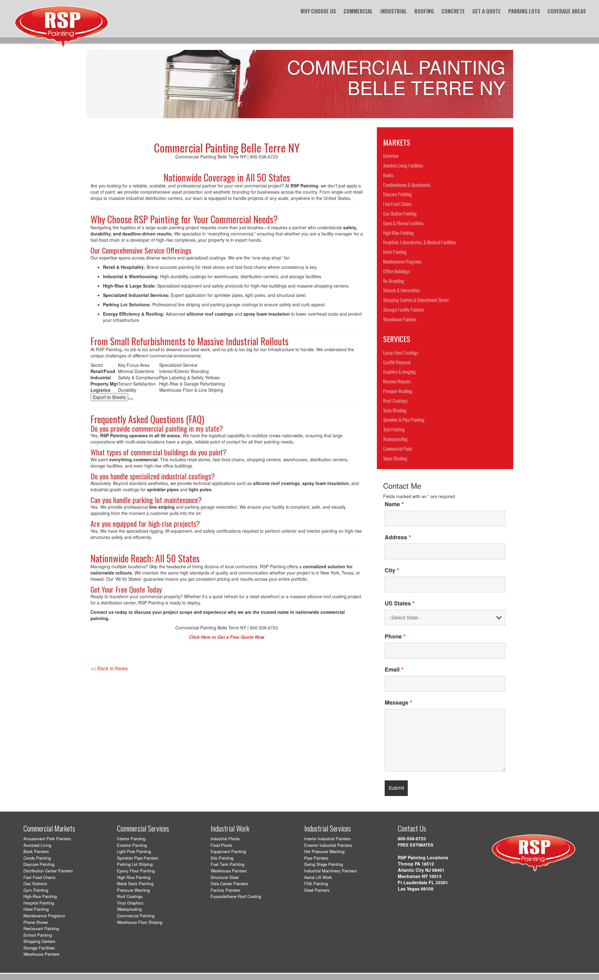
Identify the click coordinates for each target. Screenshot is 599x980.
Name (394, 504)
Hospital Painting (38, 903)
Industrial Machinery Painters (330, 871)
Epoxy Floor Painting (136, 871)
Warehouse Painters (41, 954)
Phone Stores (35, 922)
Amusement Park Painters (47, 839)
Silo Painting (222, 858)
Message (398, 702)
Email (394, 669)
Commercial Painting (135, 916)
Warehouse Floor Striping (139, 922)
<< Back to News (109, 668)
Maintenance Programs (44, 916)
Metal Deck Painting (135, 883)
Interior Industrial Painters (327, 839)
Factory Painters (226, 890)
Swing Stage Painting (323, 864)
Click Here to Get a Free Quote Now (226, 637)
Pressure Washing (133, 890)
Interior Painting (131, 839)
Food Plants (221, 845)
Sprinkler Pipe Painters (137, 858)
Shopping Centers (39, 941)
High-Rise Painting (40, 896)
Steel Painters (317, 890)
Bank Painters (36, 851)
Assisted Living (37, 845)
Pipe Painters (316, 858)
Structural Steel (225, 877)
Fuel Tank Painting (227, 864)
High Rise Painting (133, 877)
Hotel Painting (36, 909)
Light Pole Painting (134, 851)
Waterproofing (129, 909)
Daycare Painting (38, 864)
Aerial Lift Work (318, 877)
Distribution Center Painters (48, 871)
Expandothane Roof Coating (236, 896)
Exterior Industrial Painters (328, 845)
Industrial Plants (225, 839)
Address (398, 537)
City (392, 570)
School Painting (37, 935)
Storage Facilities (39, 948)
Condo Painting (37, 858)
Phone (395, 636)
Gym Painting (35, 890)
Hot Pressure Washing (324, 851)
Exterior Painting (132, 845)
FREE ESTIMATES (415, 845)
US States (400, 603)
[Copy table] (130, 399)
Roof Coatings (130, 896)
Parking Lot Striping (135, 864)
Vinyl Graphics (130, 903)
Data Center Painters (229, 883)
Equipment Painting (228, 851)
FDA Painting (316, 883)
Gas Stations (35, 883)
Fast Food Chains (39, 877)
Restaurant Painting (41, 928)
